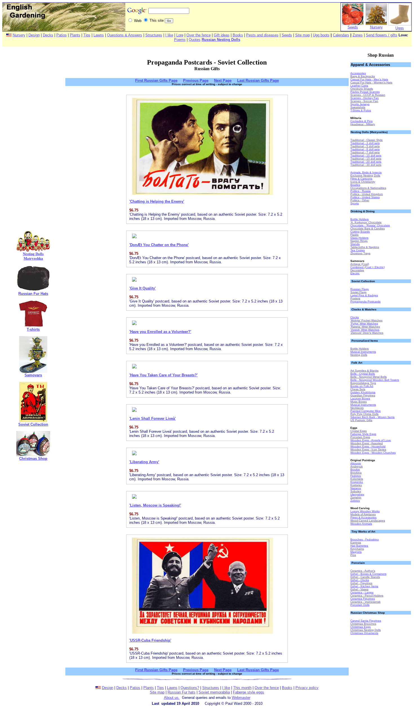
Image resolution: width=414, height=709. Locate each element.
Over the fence (198, 35)
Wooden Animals (361, 523)
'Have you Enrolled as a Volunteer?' (160, 332)
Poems (180, 39)
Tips (86, 35)
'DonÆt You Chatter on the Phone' (159, 245)
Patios (61, 35)
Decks (48, 35)
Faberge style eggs (248, 692)
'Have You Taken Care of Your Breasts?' (163, 375)
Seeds (353, 27)
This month (242, 688)
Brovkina (356, 472)
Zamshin (355, 497)
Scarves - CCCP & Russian (367, 94)
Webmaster (241, 697)
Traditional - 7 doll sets (365, 152)
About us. (172, 697)
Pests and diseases (262, 35)
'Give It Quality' (142, 288)
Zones (358, 35)
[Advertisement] (33, 141)
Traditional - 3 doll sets (365, 143)
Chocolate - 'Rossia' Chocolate (370, 225)
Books (238, 35)
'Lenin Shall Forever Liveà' (152, 418)
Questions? (190, 688)
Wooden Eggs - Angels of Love (370, 440)
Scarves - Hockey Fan (364, 98)
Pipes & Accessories (363, 517)
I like (169, 35)
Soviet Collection (33, 424)
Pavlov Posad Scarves (365, 91)
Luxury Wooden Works (365, 511)
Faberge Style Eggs (363, 434)
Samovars (33, 375)
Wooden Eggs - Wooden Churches (373, 452)
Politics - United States (365, 197)
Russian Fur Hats (33, 293)
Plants (75, 35)
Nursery (376, 27)
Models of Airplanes (363, 514)
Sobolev (355, 491)
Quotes (195, 39)
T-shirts (33, 329)
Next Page (223, 80)
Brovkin (355, 469)
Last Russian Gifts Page (258, 80)
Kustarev (356, 485)
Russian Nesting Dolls (221, 39)
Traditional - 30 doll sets (365, 164)
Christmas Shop (33, 458)
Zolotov (355, 500)
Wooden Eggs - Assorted (366, 443)
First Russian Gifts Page (156, 80)
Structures (153, 35)
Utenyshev (357, 494)
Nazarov (355, 488)
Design (34, 35)
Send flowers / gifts (381, 35)
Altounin (355, 463)
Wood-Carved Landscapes (367, 520)
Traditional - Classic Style (366, 140)
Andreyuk (356, 466)
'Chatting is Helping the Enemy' (156, 201)
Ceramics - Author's (362, 570)
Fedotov (355, 475)
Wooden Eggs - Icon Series (368, 449)
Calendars (341, 35)
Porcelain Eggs (360, 437)
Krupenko (356, 481)
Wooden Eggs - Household (368, 446)
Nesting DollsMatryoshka (33, 256)
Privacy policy (307, 688)
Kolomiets (356, 478)
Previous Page (195, 80)
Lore (179, 35)
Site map (302, 35)
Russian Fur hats (181, 692)
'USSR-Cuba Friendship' (150, 640)
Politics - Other (359, 200)
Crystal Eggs (358, 430)
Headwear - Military (362, 124)
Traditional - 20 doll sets (365, 161)
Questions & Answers (124, 35)
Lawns (99, 35)
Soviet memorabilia (214, 692)
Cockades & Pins (361, 121)
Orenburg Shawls (361, 88)
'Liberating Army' (144, 462)
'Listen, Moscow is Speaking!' (155, 505)
